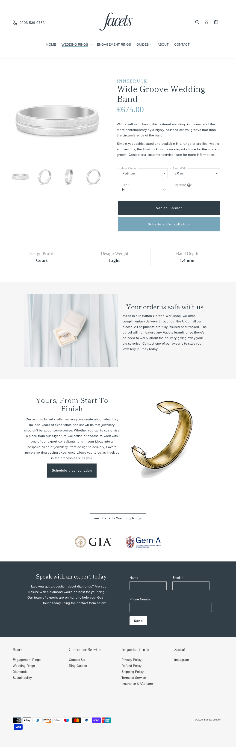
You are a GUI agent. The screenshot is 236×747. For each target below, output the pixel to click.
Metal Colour (129, 168)
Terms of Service (133, 677)
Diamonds (20, 671)
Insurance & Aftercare (137, 683)
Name (134, 577)
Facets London (212, 719)
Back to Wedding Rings (121, 518)
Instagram (181, 659)
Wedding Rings (24, 665)
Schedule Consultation (169, 224)
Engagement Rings (27, 659)
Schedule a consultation (72, 470)
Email (177, 577)
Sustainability (22, 677)
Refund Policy (131, 665)
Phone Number (141, 599)
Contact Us (77, 659)
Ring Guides (78, 665)
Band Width (180, 168)
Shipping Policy (132, 671)
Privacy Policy (131, 659)
